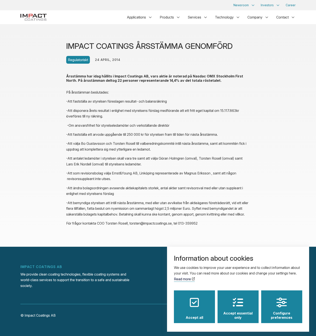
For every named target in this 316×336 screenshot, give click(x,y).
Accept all (194, 317)
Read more (183, 279)
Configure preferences (281, 315)
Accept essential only (238, 315)
